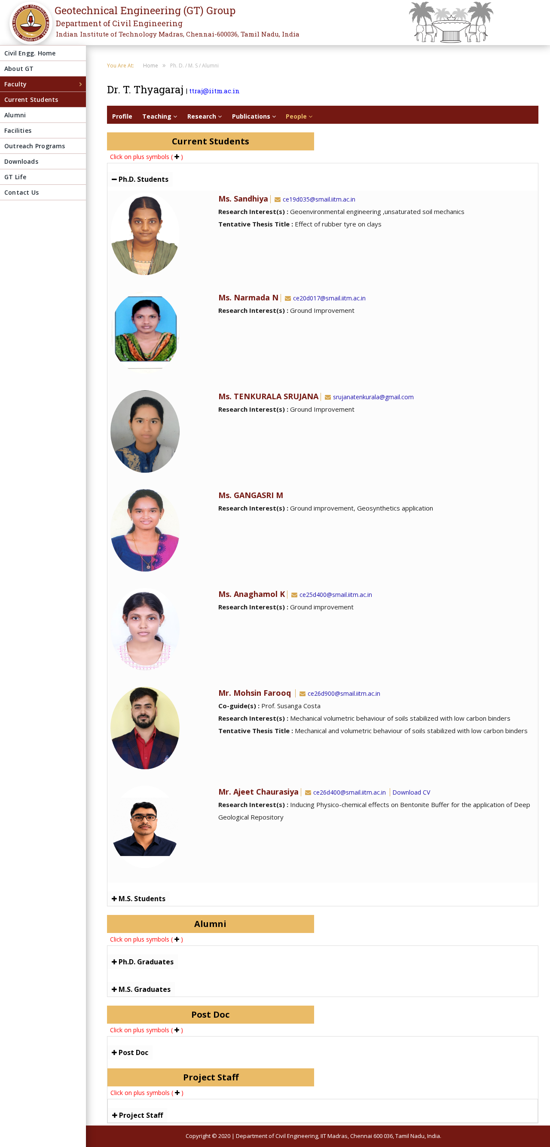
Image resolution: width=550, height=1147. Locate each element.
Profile (122, 116)
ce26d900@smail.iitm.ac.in (344, 693)
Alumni (15, 115)
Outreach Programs (34, 146)
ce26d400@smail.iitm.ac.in (349, 792)
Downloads (21, 161)
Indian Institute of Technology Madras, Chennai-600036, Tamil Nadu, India (177, 34)
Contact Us (21, 192)
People (297, 116)
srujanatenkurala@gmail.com (373, 397)
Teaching (157, 116)
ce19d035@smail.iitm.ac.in (319, 199)
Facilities (17, 130)
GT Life (15, 177)
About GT (19, 68)
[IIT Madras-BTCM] (28, 29)
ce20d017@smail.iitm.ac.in (329, 298)
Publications (252, 116)
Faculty (15, 84)
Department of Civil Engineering (119, 23)
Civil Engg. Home (29, 53)
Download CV (411, 792)
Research (202, 116)
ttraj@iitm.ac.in (214, 90)
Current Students (31, 99)
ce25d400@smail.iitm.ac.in (335, 594)
